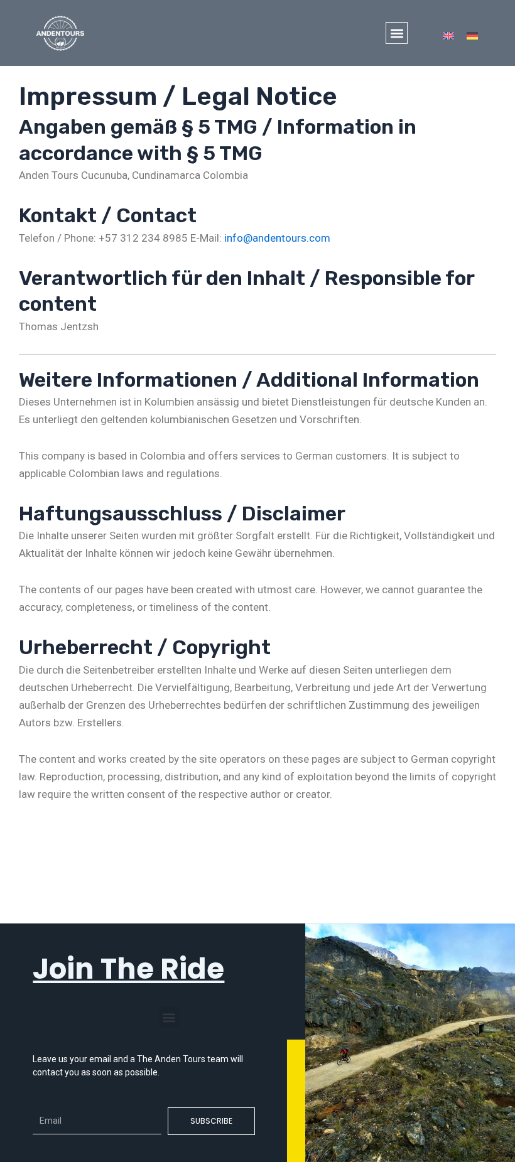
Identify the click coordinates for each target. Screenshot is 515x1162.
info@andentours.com (277, 238)
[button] (397, 33)
